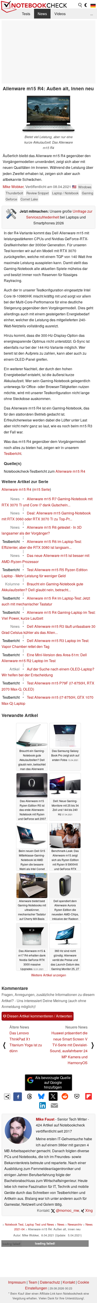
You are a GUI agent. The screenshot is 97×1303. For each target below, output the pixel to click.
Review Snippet (37, 193)
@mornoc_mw (67, 1210)
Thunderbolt (14, 193)
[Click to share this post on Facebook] (17, 1096)
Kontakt (69, 1282)
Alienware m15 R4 (70, 471)
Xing (88, 1210)
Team (32, 1282)
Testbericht (12, 453)
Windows (84, 186)
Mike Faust (45, 1119)
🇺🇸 (74, 186)
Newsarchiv (75, 1224)
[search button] (80, 5)
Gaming (87, 193)
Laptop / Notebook (65, 193)
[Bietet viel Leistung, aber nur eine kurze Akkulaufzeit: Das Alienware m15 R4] (48, 114)
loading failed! (11, 1244)
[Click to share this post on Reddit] (65, 1096)
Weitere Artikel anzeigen (48, 975)
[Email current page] (54, 1105)
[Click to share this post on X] (53, 1096)
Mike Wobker (13, 186)
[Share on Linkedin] (42, 1105)
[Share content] (7, 1097)
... (91, 13)
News (42, 13)
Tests (26, 13)
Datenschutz (50, 1282)
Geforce (11, 199)
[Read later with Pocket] (76, 1096)
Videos (60, 13)
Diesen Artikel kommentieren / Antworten (39, 1016)
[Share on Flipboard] (88, 1096)
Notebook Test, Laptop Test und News (29, 1224)
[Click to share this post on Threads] (29, 1096)
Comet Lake (29, 199)
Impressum (17, 1282)
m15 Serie (41, 489)
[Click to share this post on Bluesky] (41, 1096)
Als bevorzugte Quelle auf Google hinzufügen (53, 1082)
